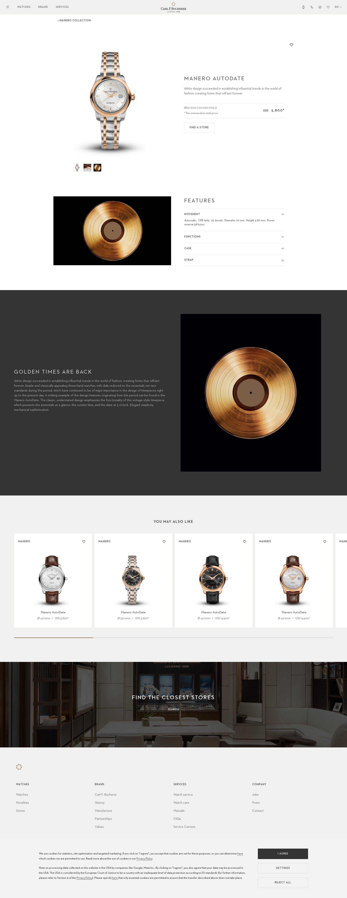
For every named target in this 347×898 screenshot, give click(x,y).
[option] (112, 100)
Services (62, 7)
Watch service (183, 794)
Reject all (283, 882)
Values (99, 827)
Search (173, 709)
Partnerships (103, 819)
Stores (20, 810)
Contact (258, 810)
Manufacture (103, 810)
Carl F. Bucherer (106, 794)
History (99, 802)
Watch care (181, 802)
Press (256, 802)
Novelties (22, 802)
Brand (43, 7)
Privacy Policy (144, 858)
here (240, 853)
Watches (24, 7)
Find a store (199, 127)
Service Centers (184, 827)
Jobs (255, 794)
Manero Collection (75, 20)
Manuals (179, 810)
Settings (283, 868)
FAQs (177, 819)
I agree (283, 853)
